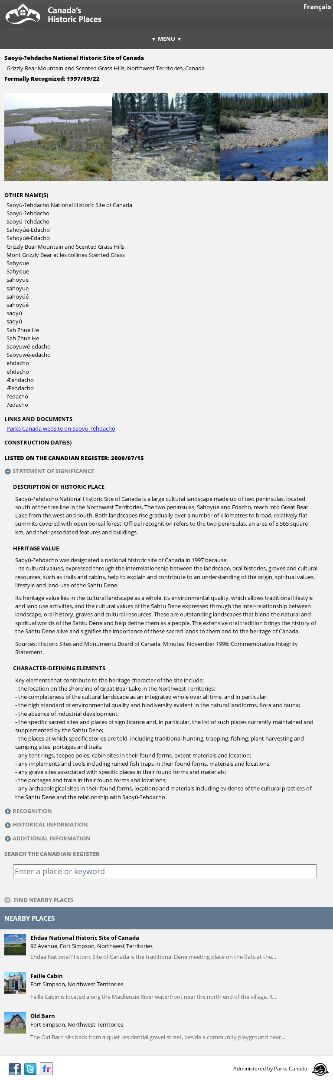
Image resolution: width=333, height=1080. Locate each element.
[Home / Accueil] (60, 26)
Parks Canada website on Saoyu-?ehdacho (61, 428)
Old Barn (42, 1016)
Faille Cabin (46, 976)
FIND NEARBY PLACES (43, 899)
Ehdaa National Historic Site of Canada (84, 938)
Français (317, 6)
